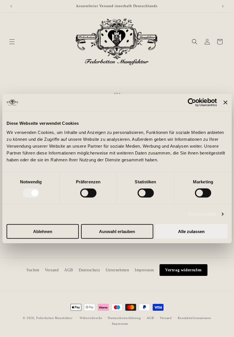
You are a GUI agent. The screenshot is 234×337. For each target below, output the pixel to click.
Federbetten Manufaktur (54, 318)
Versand (51, 270)
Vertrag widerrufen (183, 270)
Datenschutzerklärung (124, 318)
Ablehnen (42, 231)
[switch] (88, 193)
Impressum (144, 270)
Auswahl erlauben (117, 231)
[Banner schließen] (225, 103)
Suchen (33, 270)
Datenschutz (89, 270)
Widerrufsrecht (91, 318)
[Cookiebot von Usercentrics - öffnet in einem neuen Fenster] (192, 102)
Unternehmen (117, 270)
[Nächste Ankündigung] (223, 6)
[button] (12, 41)
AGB (68, 270)
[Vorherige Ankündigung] (11, 6)
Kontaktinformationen (194, 318)
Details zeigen (202, 214)
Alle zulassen (191, 231)
